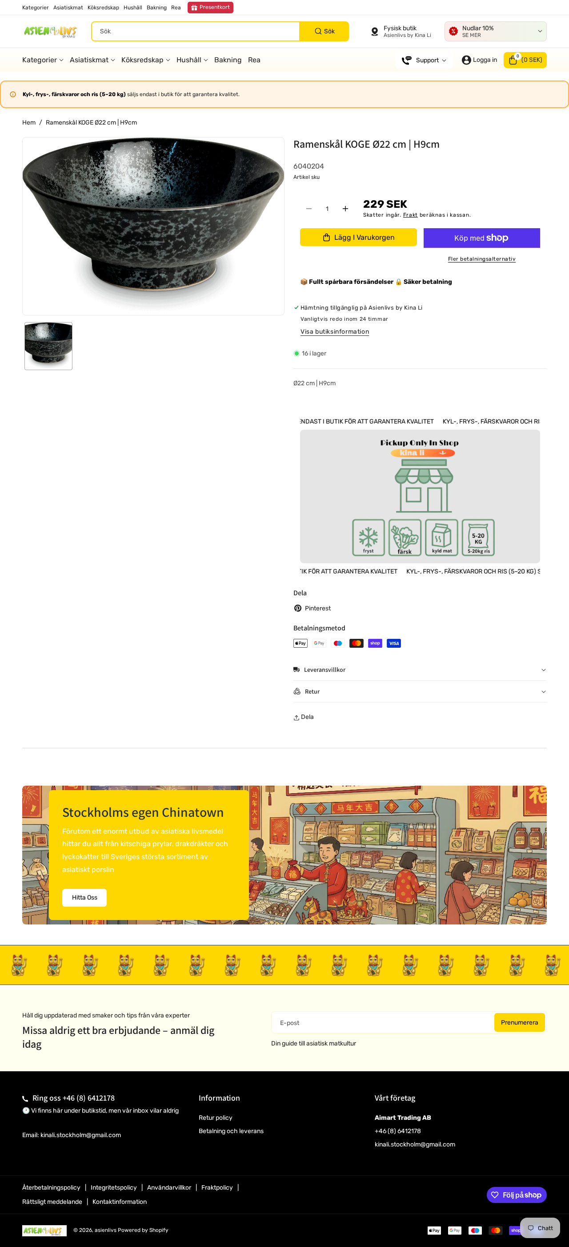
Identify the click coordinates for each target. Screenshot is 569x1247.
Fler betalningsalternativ (482, 259)
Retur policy (215, 1118)
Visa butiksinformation (335, 331)
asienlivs (105, 1230)
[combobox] (220, 31)
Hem (29, 122)
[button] (525, 60)
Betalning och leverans (231, 1131)
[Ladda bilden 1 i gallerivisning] (48, 346)
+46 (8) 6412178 (89, 1098)
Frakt (410, 215)
